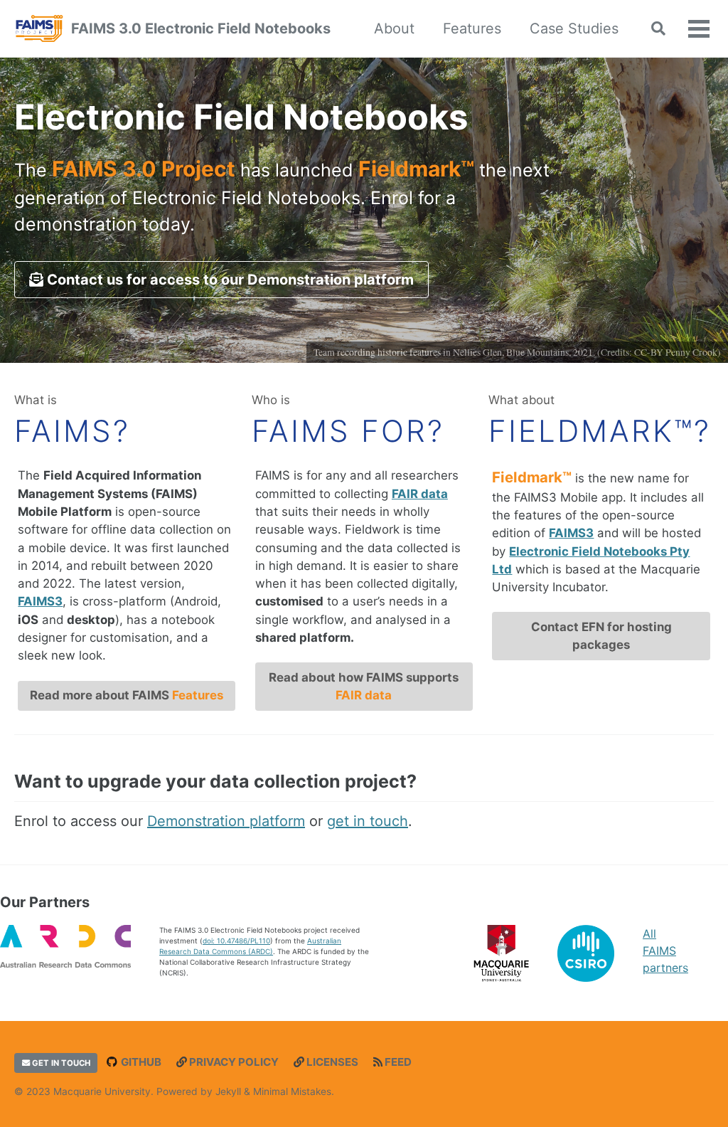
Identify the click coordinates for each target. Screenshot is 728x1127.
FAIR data (420, 494)
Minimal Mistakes (292, 1091)
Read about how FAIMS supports (364, 686)
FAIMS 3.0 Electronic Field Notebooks (201, 28)
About (394, 28)
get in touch (367, 821)
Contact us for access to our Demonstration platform (228, 279)
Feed (397, 1062)
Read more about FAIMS (126, 695)
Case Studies (574, 28)
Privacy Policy (233, 1062)
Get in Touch (60, 1063)
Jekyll (228, 1091)
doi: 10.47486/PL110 (236, 940)
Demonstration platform (226, 821)
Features (472, 28)
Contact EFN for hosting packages (601, 636)
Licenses (331, 1062)
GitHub (140, 1062)
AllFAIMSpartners (665, 950)
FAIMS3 (40, 601)
